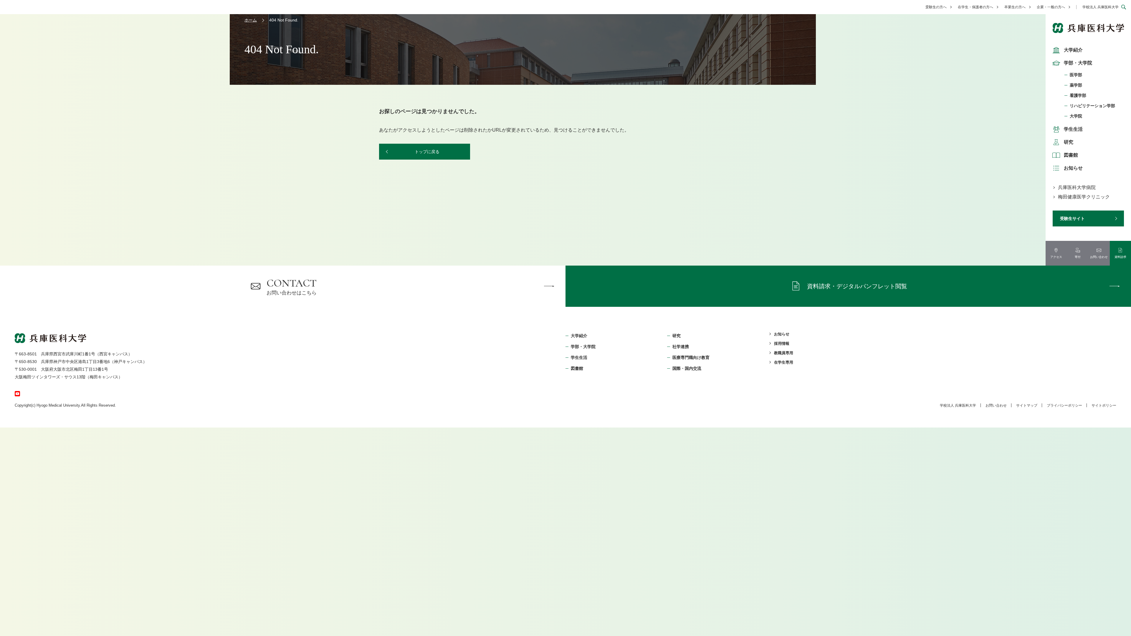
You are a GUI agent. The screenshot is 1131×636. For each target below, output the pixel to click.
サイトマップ (1026, 405)
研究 (1068, 142)
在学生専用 (783, 362)
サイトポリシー (1104, 405)
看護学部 (1078, 95)
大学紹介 (1073, 49)
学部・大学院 (1078, 62)
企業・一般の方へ (1051, 7)
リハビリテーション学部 (1092, 105)
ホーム (250, 20)
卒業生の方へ (1015, 7)
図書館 (1071, 155)
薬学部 (1076, 85)
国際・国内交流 (686, 368)
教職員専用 (783, 353)
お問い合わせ (996, 405)
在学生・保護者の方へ (975, 7)
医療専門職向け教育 (691, 357)
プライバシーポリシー (1064, 405)
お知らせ (1073, 167)
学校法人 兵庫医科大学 (1100, 7)
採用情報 (781, 343)
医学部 (1076, 74)
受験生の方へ (936, 7)
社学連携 (680, 346)
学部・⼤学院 (583, 346)
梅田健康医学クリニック (1084, 196)
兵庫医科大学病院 (1077, 187)
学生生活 (1073, 129)
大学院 (1076, 116)
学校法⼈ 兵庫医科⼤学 (958, 405)
